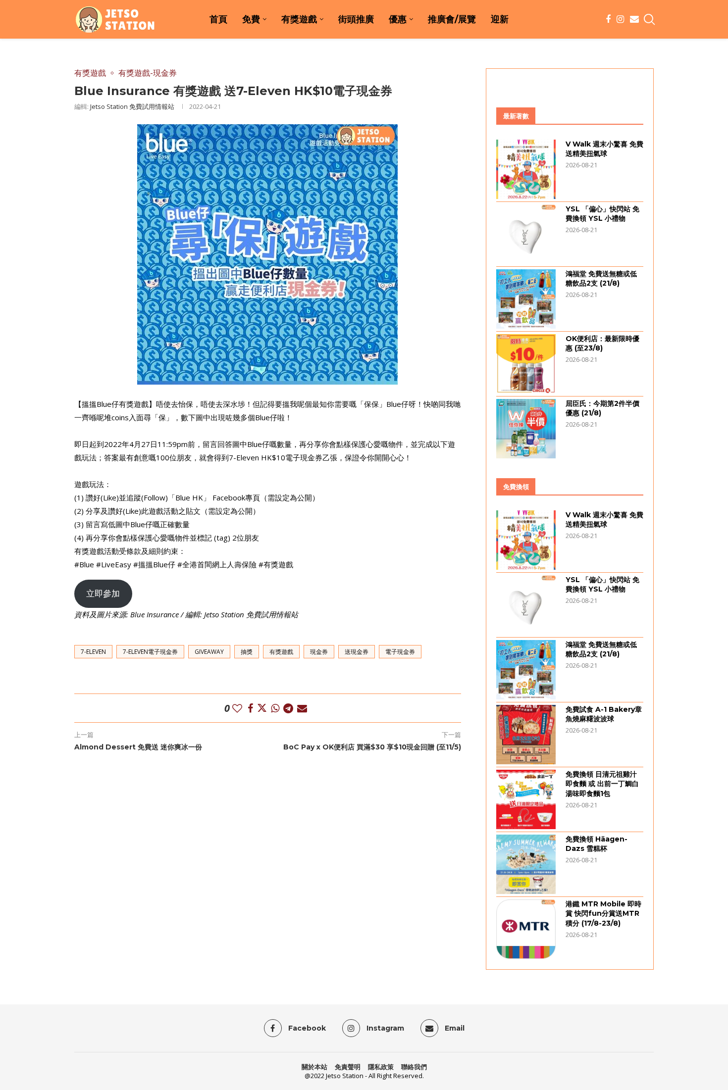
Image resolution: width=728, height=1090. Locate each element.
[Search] (649, 19)
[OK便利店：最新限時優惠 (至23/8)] (526, 364)
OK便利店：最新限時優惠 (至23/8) (602, 343)
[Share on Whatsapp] (275, 708)
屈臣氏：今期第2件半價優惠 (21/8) (602, 408)
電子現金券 (400, 651)
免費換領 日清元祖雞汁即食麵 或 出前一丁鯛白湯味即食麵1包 (602, 784)
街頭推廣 (356, 19)
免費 (251, 19)
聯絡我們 (414, 1066)
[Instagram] (620, 19)
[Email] (634, 19)
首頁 (218, 19)
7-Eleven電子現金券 (150, 651)
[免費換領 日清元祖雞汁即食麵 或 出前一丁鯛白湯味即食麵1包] (526, 799)
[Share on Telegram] (288, 708)
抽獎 (247, 651)
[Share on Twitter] (262, 708)
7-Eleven (93, 651)
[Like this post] (237, 708)
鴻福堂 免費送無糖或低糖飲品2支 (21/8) (601, 278)
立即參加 (103, 593)
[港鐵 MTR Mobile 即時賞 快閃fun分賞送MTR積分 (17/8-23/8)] (526, 929)
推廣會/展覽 (452, 19)
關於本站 (314, 1066)
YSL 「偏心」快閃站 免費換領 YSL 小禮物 (602, 213)
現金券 (319, 651)
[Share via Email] (302, 708)
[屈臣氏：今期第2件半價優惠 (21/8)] (526, 428)
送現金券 (356, 651)
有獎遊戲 (299, 19)
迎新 (500, 19)
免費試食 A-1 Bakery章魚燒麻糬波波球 (604, 714)
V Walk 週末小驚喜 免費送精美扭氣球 (604, 149)
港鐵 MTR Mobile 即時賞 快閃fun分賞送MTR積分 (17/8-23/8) (603, 913)
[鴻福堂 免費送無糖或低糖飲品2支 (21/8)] (526, 299)
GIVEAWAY (209, 651)
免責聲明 (348, 1066)
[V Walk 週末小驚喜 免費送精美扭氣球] (526, 169)
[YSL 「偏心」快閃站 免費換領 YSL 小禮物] (526, 234)
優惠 (398, 19)
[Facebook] (608, 19)
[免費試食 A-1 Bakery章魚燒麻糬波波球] (526, 734)
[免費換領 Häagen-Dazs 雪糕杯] (526, 864)
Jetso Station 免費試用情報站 (132, 106)
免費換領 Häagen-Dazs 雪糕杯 (596, 844)
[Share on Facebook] (250, 708)
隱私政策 (381, 1066)
